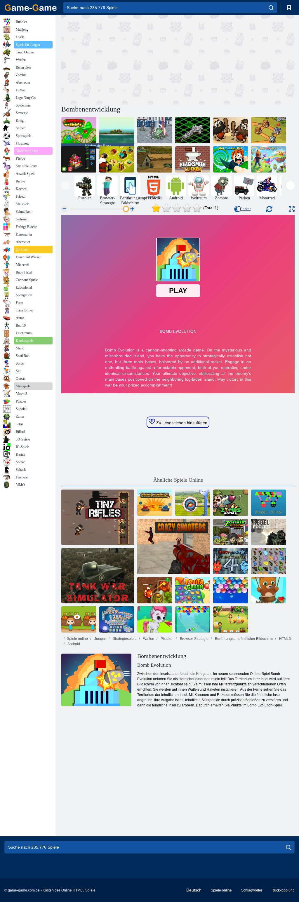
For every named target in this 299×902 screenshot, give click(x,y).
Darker (245, 209)
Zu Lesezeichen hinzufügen (181, 422)
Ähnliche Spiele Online (178, 480)
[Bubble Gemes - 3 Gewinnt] (154, 619)
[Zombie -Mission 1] (230, 532)
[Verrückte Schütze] (173, 546)
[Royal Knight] (268, 130)
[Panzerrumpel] (154, 503)
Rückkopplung (283, 890)
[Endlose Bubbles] (230, 590)
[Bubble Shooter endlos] (268, 590)
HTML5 (284, 639)
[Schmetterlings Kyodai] (268, 561)
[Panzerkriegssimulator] (97, 575)
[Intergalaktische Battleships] (192, 130)
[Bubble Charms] (192, 619)
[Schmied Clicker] (192, 159)
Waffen (148, 639)
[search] (271, 7)
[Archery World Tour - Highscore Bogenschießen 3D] (192, 503)
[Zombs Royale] (230, 503)
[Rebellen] (268, 532)
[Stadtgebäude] (116, 159)
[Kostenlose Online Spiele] (30, 7)
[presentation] (65, 185)
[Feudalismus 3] (154, 130)
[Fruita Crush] (192, 590)
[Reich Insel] (116, 130)
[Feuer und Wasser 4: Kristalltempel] (230, 561)
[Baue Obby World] (268, 159)
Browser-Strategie (193, 639)
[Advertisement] (120, 59)
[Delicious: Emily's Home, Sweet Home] (230, 619)
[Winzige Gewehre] (97, 517)
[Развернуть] (292, 209)
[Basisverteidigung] (154, 159)
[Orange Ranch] (78, 619)
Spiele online (77, 639)
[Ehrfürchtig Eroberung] (230, 130)
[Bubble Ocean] (268, 503)
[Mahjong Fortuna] (116, 619)
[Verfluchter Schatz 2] (154, 590)
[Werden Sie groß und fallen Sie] (230, 159)
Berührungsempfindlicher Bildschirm (243, 639)
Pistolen (166, 639)
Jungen (99, 639)
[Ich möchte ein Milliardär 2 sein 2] (78, 159)
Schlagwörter (251, 890)
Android (73, 644)
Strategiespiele (124, 639)
